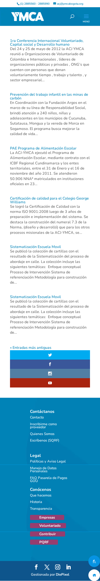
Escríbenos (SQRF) (44, 440)
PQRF (44, 542)
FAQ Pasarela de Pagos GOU (48, 479)
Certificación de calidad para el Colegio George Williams (49, 200)
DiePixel (62, 574)
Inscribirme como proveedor (43, 426)
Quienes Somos (42, 434)
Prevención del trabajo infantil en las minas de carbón (49, 96)
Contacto (37, 417)
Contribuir (47, 534)
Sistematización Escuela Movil (35, 246)
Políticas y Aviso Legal (48, 461)
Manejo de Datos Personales (43, 470)
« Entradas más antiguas (30, 347)
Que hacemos (40, 495)
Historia (36, 501)
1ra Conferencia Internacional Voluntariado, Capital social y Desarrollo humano (46, 42)
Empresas (47, 517)
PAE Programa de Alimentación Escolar (43, 148)
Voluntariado (50, 525)
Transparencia (41, 508)
